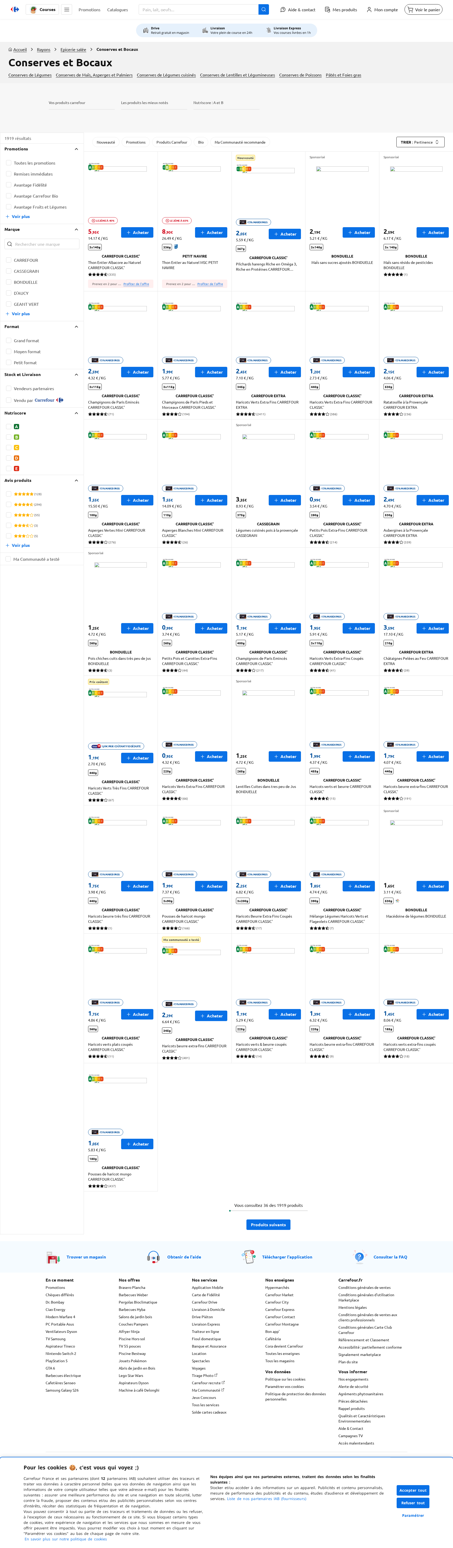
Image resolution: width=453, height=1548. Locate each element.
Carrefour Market (279, 1294)
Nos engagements (353, 1379)
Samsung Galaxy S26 (62, 1390)
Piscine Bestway (132, 1353)
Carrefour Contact (280, 1316)
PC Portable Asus (60, 1324)
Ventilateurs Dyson (61, 1331)
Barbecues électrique (63, 1375)
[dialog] (226, 1502)
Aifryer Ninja (129, 1331)
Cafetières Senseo (61, 1382)
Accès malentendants (356, 1443)
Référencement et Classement (363, 1339)
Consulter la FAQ (390, 1257)
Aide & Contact (350, 1428)
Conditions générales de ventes (364, 1287)
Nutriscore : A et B (208, 102)
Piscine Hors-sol (132, 1338)
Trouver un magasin (86, 1257)
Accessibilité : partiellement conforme (370, 1347)
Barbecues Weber (133, 1294)
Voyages (199, 1368)
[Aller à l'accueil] (14, 9)
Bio (201, 142)
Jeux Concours (204, 1397)
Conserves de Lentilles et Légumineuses (237, 74)
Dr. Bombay (55, 1302)
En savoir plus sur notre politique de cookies (66, 1538)
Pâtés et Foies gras (343, 74)
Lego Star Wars (131, 1375)
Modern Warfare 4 (60, 1316)
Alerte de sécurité (353, 1386)
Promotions (135, 142)
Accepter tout (413, 1490)
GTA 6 (50, 1368)
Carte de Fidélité (206, 1294)
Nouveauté (106, 142)
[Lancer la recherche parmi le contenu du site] (264, 9)
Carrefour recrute (207, 1382)
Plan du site (348, 1361)
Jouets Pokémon (133, 1360)
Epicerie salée (73, 49)
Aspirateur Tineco (60, 1346)
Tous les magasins (279, 1360)
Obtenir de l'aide (184, 1257)
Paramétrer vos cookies (284, 1386)
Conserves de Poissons (300, 74)
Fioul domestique (206, 1338)
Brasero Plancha (132, 1287)
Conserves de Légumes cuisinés (166, 74)
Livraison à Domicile (208, 1309)
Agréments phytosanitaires (360, 1393)
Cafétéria (273, 1338)
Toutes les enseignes (282, 1353)
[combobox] (204, 9)
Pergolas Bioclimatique (138, 1302)
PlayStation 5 (57, 1360)
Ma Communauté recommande (240, 142)
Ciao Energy (55, 1309)
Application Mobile (207, 1287)
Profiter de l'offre (136, 284)
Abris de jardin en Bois (137, 1368)
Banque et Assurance (209, 1346)
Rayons (43, 49)
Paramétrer (413, 1515)
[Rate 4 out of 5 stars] (28, 494)
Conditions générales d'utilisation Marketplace (366, 1297)
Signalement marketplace (359, 1354)
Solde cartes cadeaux (209, 1412)
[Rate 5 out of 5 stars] (32, 494)
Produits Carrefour (172, 142)
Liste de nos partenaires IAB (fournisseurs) (266, 1498)
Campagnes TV (350, 1435)
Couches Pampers (133, 1324)
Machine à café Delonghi (139, 1390)
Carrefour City (277, 1302)
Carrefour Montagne (282, 1324)
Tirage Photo (203, 1375)
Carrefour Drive (204, 1302)
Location (199, 1353)
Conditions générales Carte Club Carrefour (365, 1330)
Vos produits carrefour (67, 102)
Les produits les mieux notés (144, 102)
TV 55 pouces (130, 1346)
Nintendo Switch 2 (61, 1353)
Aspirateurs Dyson (134, 1382)
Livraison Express (206, 1324)
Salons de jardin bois (135, 1316)
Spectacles (201, 1360)
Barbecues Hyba (132, 1309)
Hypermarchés (277, 1287)
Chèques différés (60, 1294)
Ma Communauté (206, 1390)
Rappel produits (351, 1408)
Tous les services (205, 1404)
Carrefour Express (279, 1309)
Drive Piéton (202, 1316)
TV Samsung (56, 1338)
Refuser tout (413, 1502)
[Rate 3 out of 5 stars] (24, 494)
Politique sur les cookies (285, 1379)
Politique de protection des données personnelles (295, 1396)
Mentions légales (352, 1307)
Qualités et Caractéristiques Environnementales (361, 1418)
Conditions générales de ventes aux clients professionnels (367, 1317)
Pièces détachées (353, 1401)
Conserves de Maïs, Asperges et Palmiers (94, 74)
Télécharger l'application (287, 1257)
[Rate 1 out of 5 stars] (16, 494)
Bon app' (272, 1331)
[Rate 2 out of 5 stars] (20, 494)
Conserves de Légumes (30, 74)
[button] (66, 9)
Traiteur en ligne (205, 1331)
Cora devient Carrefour (284, 1346)
